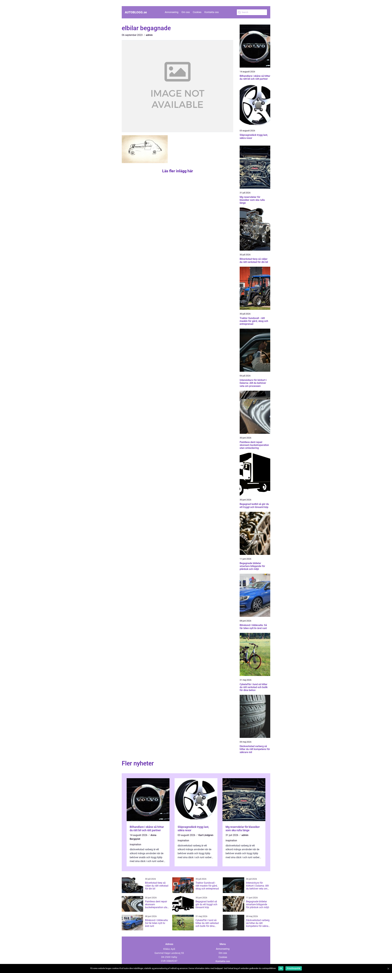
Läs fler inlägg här (177, 171)
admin (149, 35)
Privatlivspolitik (293, 968)
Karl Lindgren (205, 835)
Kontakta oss (211, 12)
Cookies (197, 12)
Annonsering (171, 12)
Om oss (185, 12)
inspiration (135, 844)
